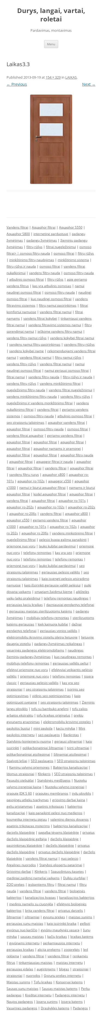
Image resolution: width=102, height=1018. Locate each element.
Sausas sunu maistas (22, 988)
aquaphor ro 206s (34, 533)
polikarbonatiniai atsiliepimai (28, 754)
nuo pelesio (69, 858)
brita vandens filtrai (39, 910)
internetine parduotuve (50, 234)
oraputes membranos (51, 793)
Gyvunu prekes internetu (62, 975)
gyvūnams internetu (24, 943)
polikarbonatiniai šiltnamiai (43, 748)
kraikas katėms (81, 936)
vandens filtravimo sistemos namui (54, 325)
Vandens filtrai (17, 227)
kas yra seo (63, 552)
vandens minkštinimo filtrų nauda (32, 396)
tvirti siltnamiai (78, 748)
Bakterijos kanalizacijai (70, 767)
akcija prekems (49, 949)
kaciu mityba (65, 728)
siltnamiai (32, 917)
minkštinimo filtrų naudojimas (31, 260)
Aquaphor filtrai (43, 227)
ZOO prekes (15, 884)
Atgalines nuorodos (21, 865)
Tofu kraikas (43, 982)
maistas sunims (80, 917)
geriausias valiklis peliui (70, 663)
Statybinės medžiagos (53, 780)
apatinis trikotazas (50, 806)
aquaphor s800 (53, 474)
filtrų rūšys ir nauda (21, 266)
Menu (51, 44)
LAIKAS (71, 77)
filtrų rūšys (34, 247)
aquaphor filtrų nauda (76, 455)
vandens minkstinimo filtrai (72, 533)
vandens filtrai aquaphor (25, 435)
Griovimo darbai (19, 871)
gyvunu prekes (54, 917)
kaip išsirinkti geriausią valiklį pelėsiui (52, 585)
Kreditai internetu (38, 995)
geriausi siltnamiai (68, 741)
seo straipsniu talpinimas (25, 422)
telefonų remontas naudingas (66, 598)
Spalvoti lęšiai (17, 761)
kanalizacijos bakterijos (76, 897)
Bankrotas (71, 735)
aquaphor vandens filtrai (66, 422)
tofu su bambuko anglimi (50, 709)
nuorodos (33, 975)
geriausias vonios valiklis (58, 630)
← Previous (17, 84)
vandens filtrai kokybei (40, 318)
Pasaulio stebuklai (20, 780)
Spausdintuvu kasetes (67, 871)
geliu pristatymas (20, 806)
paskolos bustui (18, 728)
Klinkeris (44, 774)
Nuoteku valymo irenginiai (64, 787)
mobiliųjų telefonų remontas (47, 617)
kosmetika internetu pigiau (27, 819)
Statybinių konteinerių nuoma (29, 741)
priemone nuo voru (21, 546)
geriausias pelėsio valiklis (61, 572)
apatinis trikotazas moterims (28, 826)
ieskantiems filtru (41, 884)
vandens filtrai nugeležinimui (70, 390)
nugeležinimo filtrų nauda (26, 390)
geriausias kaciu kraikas (25, 604)
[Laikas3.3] (51, 139)
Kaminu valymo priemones (29, 767)
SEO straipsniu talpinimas (76, 761)
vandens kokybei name (26, 351)
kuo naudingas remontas (73, 656)
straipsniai (80, 969)
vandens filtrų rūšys (21, 364)
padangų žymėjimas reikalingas (58, 643)
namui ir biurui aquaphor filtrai (42, 487)
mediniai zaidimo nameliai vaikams (33, 878)
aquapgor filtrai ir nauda (54, 461)
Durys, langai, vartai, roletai (51, 15)
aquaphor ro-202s (20, 507)
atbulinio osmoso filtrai (26, 279)
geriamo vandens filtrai (64, 435)
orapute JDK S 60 (19, 793)
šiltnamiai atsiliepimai (70, 754)
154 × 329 (53, 77)
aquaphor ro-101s (72, 500)
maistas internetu (69, 962)
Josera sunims (47, 1001)
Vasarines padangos (22, 1008)
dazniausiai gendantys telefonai (70, 604)
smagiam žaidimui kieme (53, 591)
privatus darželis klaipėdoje (59, 852)
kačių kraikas (57, 936)
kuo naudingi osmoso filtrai (51, 299)
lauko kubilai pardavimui (57, 546)
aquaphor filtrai (18, 429)
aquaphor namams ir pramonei (57, 448)
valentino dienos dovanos (69, 819)
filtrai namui (16, 377)
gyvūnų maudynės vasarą (60, 930)
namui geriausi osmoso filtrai (67, 370)
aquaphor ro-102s (31, 481)
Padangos (80, 1008)
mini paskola (42, 728)
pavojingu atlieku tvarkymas (28, 800)
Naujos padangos (20, 1001)
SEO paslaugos (42, 761)
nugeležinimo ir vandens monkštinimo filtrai (40, 403)
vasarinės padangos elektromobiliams (35, 650)
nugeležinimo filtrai (21, 539)
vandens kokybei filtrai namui (72, 338)
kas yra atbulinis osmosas (51, 286)
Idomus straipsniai (20, 774)
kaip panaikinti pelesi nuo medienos (55, 813)
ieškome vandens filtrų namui (60, 331)
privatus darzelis (70, 910)
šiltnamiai (14, 917)
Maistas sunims (18, 982)
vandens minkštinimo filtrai (60, 383)
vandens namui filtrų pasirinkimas (34, 344)
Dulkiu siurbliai (74, 878)
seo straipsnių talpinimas (59, 702)
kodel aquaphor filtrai (49, 494)
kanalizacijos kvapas (40, 897)
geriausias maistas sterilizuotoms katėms (40, 611)
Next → (88, 84)
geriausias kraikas (20, 949)
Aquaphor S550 (70, 227)
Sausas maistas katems (60, 988)
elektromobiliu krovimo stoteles (67, 722)
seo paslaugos (49, 735)
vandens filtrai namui (56, 312)
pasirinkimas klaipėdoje (24, 845)
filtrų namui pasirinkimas (57, 305)
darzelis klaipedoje (21, 832)
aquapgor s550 (59, 481)
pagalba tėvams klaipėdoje (58, 832)
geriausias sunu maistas (25, 923)
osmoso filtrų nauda (35, 253)
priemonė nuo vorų (21, 565)
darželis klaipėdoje (64, 839)
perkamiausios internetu (61, 943)
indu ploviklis (81, 793)
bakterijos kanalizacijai (70, 826)
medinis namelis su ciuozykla (31, 904)
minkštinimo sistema (73, 260)
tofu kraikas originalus (53, 715)
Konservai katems (69, 982)
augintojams (46, 969)
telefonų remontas (37, 552)
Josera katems (72, 1001)
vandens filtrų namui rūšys (27, 338)
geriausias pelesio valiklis (39, 682)
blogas (64, 969)
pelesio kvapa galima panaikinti (62, 539)
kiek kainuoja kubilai (53, 624)
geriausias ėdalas (20, 969)
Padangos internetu (70, 995)
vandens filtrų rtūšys (79, 344)
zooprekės (72, 949)
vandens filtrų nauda (44, 273)
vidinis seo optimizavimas (51, 695)
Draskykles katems (55, 1008)
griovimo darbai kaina (68, 800)
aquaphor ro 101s (32, 526)
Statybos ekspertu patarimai (60, 865)
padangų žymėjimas (41, 240)
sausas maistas (32, 936)
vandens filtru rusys (24, 474)
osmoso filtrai (64, 253)
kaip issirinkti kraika (61, 923)
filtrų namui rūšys (68, 357)
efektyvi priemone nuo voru (27, 669)
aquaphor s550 (18, 520)
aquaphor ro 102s (63, 526)
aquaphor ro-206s (22, 513)
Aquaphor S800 (18, 234)
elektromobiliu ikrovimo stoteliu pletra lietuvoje (42, 637)
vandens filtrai (47, 409)
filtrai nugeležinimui (61, 247)
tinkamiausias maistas (35, 962)
